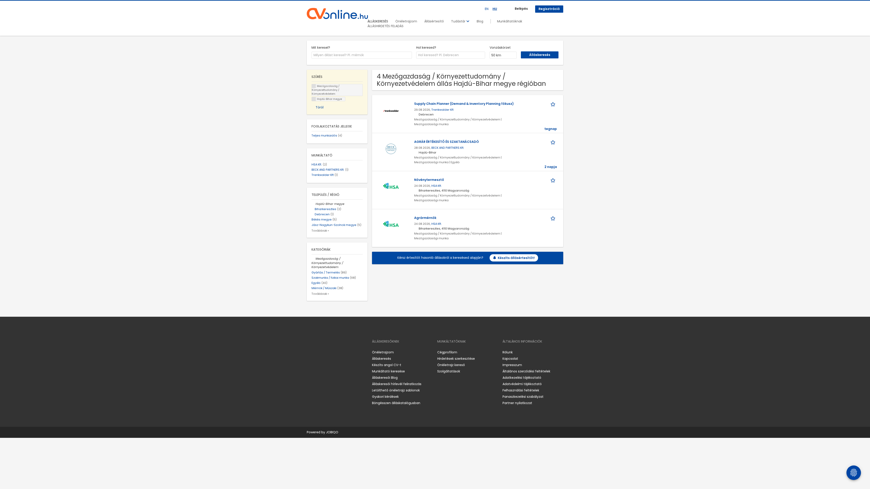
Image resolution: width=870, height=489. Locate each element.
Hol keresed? (426, 47)
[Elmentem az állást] (554, 104)
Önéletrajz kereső (451, 365)
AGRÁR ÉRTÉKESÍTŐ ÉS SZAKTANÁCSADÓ (446, 141)
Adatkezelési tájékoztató (522, 377)
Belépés (521, 8)
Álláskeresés (381, 358)
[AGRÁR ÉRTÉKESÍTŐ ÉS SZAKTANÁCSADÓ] (391, 148)
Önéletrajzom (406, 21)
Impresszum (512, 365)
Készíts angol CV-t (386, 365)
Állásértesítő (434, 21)
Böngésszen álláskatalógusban (396, 403)
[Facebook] (310, 352)
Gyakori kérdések (385, 396)
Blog (480, 21)
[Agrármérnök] (391, 225)
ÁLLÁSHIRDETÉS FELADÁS (385, 26)
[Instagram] (317, 352)
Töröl (320, 107)
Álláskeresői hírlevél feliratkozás (396, 384)
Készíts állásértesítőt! (516, 258)
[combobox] (362, 55)
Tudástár (458, 21)
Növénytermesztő (429, 179)
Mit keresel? (321, 47)
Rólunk (508, 352)
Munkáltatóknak (509, 21)
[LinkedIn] (325, 352)
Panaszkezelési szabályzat (523, 396)
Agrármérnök (425, 218)
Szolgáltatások (448, 371)
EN (486, 9)
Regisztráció (549, 9)
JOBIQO (332, 432)
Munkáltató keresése (388, 371)
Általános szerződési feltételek (526, 371)
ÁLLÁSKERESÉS (377, 21)
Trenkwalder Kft (442, 110)
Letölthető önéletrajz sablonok (396, 390)
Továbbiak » (320, 231)
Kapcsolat (510, 358)
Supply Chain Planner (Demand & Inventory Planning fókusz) (464, 103)
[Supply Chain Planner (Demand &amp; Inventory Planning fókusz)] (391, 110)
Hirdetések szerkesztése (456, 358)
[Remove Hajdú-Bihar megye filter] (314, 204)
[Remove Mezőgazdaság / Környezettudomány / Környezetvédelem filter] (314, 259)
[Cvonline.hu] (337, 13)
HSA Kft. (436, 186)
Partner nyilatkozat (517, 403)
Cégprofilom (447, 352)
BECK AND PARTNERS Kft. (447, 148)
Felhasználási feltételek (521, 390)
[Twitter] (331, 352)
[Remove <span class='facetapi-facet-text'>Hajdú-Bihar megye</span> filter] (314, 99)
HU (495, 9)
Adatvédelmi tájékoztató (522, 384)
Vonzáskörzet (500, 47)
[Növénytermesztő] (391, 187)
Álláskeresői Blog (385, 377)
